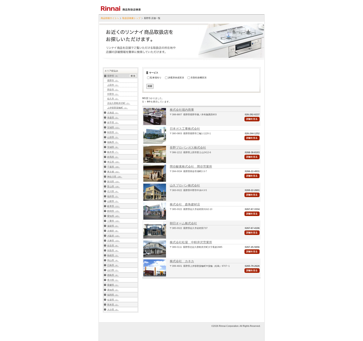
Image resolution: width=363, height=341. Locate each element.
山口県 (113, 270)
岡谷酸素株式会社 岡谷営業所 (191, 166)
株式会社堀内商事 (182, 109)
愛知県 (113, 216)
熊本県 (113, 304)
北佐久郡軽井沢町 (118, 103)
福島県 (113, 142)
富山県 (113, 186)
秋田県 (113, 132)
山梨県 (113, 201)
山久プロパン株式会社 (185, 185)
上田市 (113, 85)
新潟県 (113, 181)
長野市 (113, 80)
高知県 (113, 290)
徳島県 (113, 275)
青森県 (113, 117)
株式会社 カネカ (182, 261)
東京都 (113, 171)
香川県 (113, 280)
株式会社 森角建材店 (185, 204)
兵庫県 (113, 240)
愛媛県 (113, 285)
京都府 (113, 230)
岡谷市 (113, 89)
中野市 (113, 94)
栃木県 (113, 152)
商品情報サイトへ (110, 18)
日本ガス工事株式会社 (185, 128)
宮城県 (113, 127)
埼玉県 (113, 162)
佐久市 (113, 98)
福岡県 (113, 294)
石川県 (113, 191)
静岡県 (113, 211)
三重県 (113, 221)
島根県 (113, 255)
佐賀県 (113, 299)
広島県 (113, 265)
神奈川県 (114, 176)
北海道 (113, 112)
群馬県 (113, 157)
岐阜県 (113, 206)
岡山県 (113, 260)
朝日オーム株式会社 (183, 223)
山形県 (113, 137)
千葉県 (113, 166)
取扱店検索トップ (131, 18)
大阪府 (113, 235)
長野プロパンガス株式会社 (188, 147)
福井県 (113, 196)
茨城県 (113, 147)
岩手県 (113, 122)
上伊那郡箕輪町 (117, 107)
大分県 (113, 309)
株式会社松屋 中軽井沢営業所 (191, 242)
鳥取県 (113, 250)
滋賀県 (113, 226)
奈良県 (113, 245)
